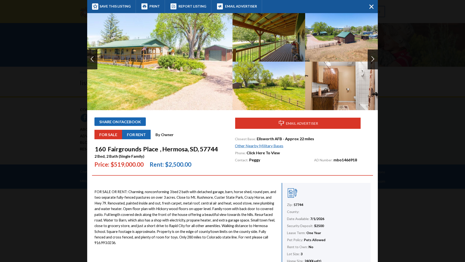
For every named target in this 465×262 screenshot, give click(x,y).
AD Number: (323, 160)
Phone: (240, 153)
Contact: (241, 160)
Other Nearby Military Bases (259, 145)
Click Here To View (263, 152)
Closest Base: (245, 139)
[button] (92, 59)
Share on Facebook (120, 121)
